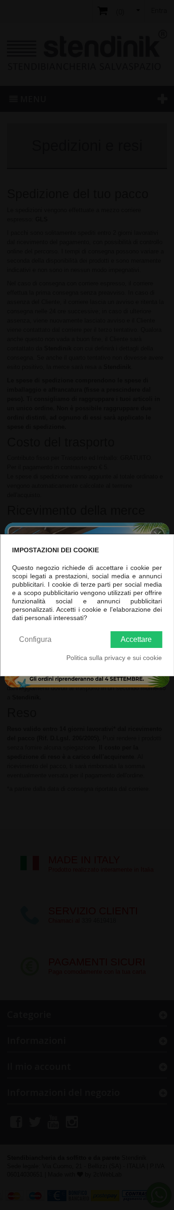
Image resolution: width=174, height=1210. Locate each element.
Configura (35, 639)
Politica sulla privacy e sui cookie (114, 657)
